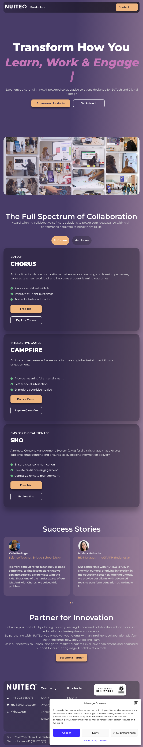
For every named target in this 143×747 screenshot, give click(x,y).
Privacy (103, 740)
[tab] (60, 227)
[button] (136, 703)
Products (36, 7)
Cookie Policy (90, 740)
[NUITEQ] (22, 674)
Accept (66, 732)
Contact (124, 7)
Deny (95, 732)
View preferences (124, 732)
